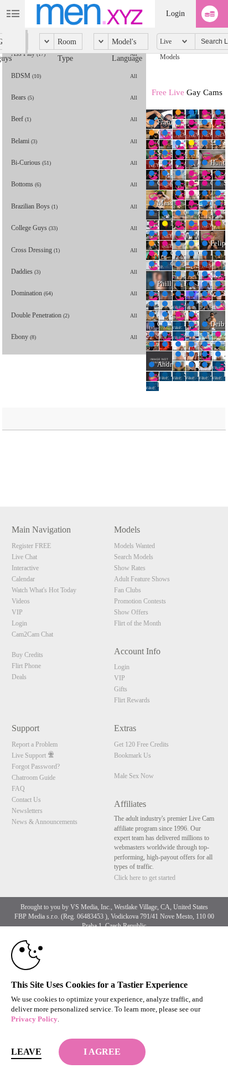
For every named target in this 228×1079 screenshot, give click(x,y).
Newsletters (27, 811)
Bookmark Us (132, 755)
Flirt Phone (26, 666)
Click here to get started (144, 878)
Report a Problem (35, 744)
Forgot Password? (36, 766)
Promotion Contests (140, 601)
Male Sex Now (134, 776)
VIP (17, 612)
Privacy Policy (34, 1019)
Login (175, 13)
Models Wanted (134, 546)
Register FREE (31, 546)
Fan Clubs (127, 590)
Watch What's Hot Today (44, 590)
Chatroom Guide (33, 777)
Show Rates (130, 568)
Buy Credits (27, 655)
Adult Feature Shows (142, 579)
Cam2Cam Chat (32, 634)
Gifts (120, 689)
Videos (21, 601)
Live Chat (24, 557)
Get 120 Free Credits (141, 744)
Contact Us (26, 800)
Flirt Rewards (132, 700)
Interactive (25, 568)
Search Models (133, 557)
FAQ (18, 789)
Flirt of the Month (137, 623)
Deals (19, 677)
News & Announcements (44, 822)
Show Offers (131, 612)
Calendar (23, 579)
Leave (26, 1051)
